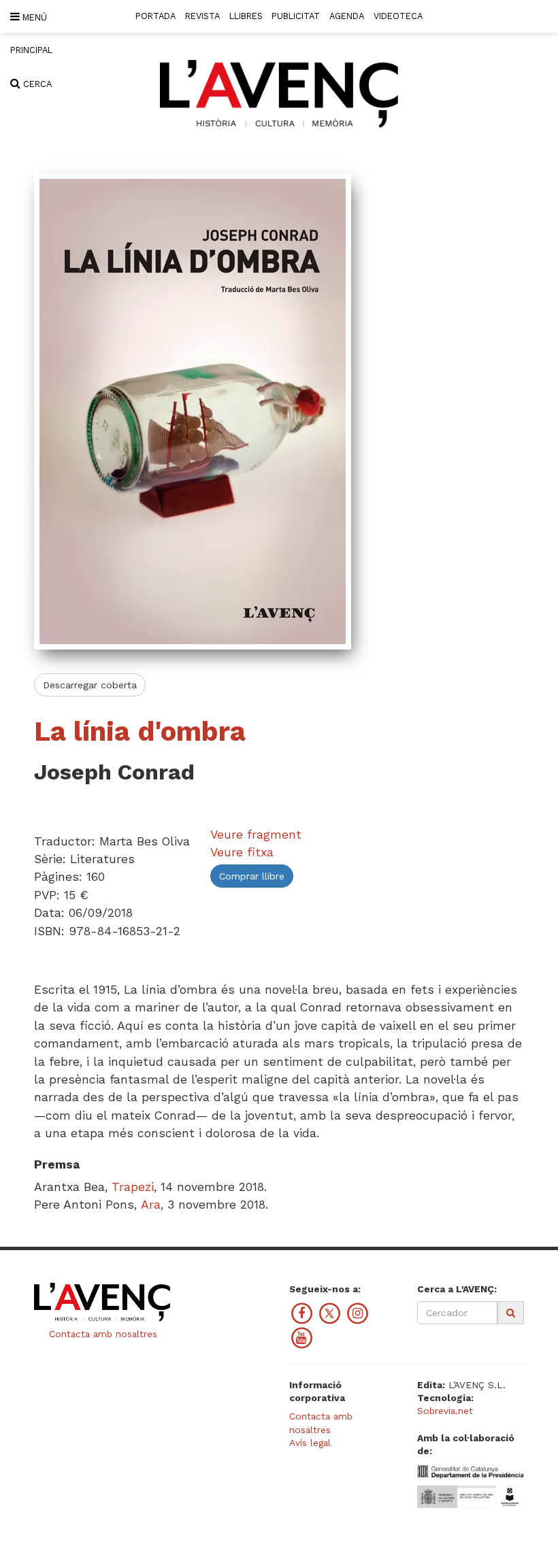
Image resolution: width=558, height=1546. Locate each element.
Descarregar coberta (90, 684)
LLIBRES (246, 16)
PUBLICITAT (296, 16)
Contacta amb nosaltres (101, 1333)
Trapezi (133, 1187)
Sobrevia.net (445, 1410)
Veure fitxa (242, 852)
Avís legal (310, 1442)
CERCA (36, 84)
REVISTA (202, 16)
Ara (151, 1204)
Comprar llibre (251, 876)
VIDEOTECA (398, 16)
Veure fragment (255, 834)
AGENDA (346, 16)
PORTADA (155, 16)
